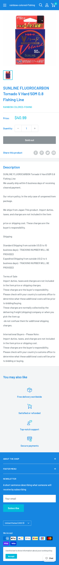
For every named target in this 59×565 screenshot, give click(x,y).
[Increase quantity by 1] (34, 128)
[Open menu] (4, 5)
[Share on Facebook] (36, 152)
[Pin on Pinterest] (41, 152)
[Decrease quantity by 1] (18, 128)
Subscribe (13, 508)
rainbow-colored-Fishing (17, 107)
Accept (11, 556)
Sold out (29, 140)
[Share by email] (53, 152)
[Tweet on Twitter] (47, 152)
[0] (53, 5)
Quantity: (8, 128)
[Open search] (40, 5)
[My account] (46, 5)
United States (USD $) (14, 523)
